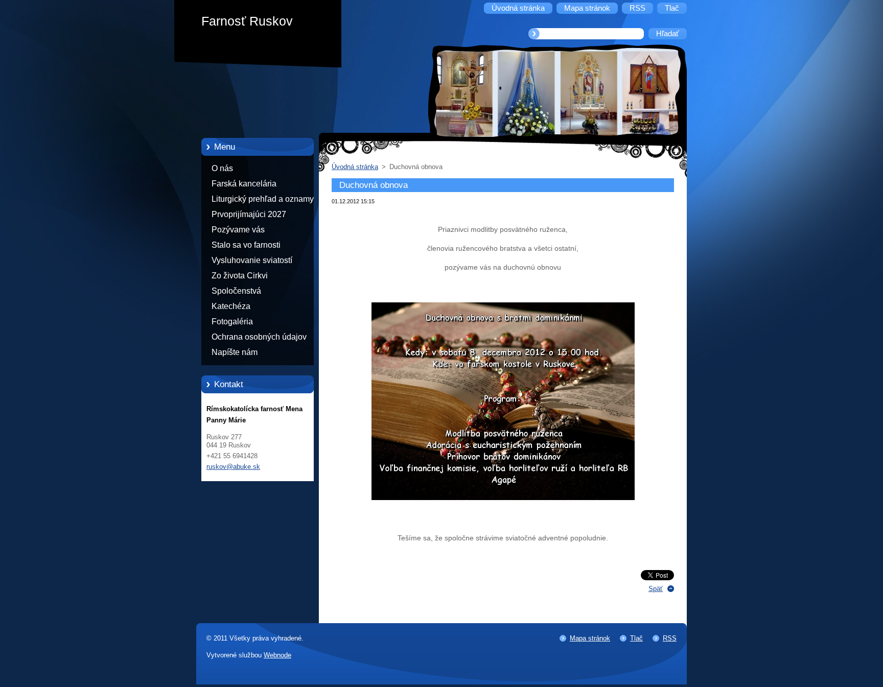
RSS (670, 638)
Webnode (277, 655)
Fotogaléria (232, 321)
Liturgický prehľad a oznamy (263, 199)
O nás (222, 168)
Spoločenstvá (236, 291)
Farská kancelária (244, 183)
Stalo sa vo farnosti (246, 245)
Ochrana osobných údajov (259, 337)
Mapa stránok (590, 638)
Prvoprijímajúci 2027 (249, 214)
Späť (655, 589)
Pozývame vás (238, 229)
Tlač (636, 638)
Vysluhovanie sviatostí (252, 260)
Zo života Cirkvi (240, 275)
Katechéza (231, 306)
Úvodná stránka (355, 167)
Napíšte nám (235, 352)
